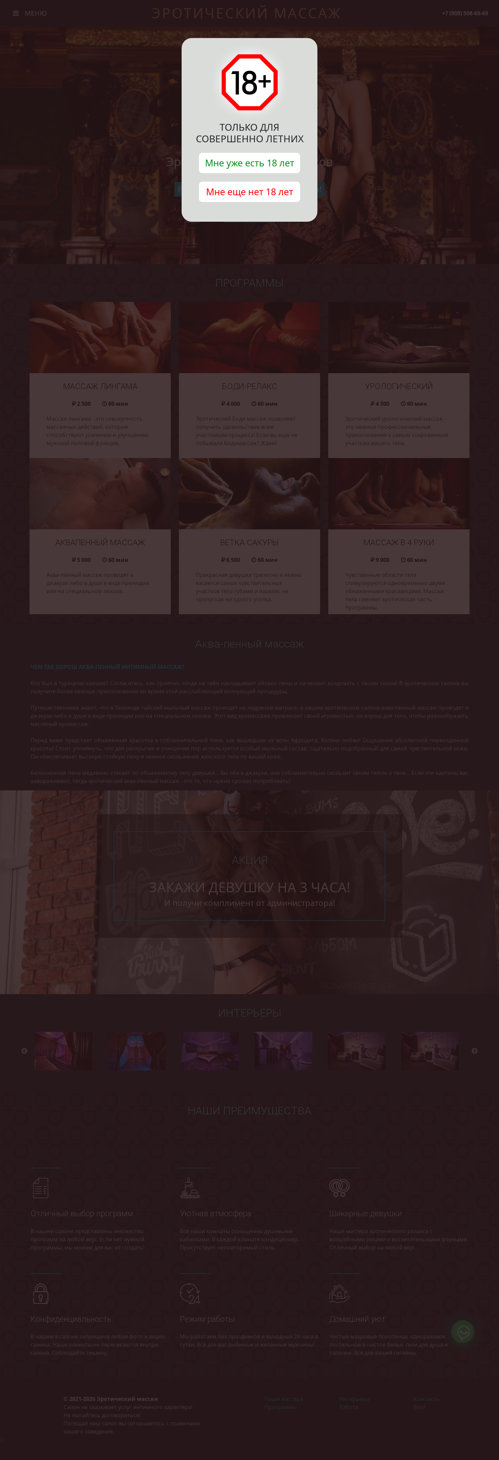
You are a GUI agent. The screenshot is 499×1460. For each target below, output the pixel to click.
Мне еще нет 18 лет (249, 191)
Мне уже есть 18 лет (249, 163)
